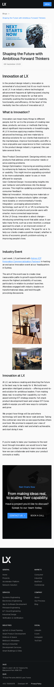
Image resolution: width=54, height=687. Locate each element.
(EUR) (16, 676)
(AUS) (15, 667)
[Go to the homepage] (4, 4)
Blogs (4, 13)
